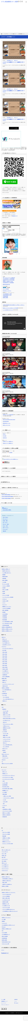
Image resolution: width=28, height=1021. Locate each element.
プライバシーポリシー (5, 1004)
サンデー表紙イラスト (6, 642)
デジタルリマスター (5, 672)
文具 (3, 527)
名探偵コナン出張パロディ (6, 880)
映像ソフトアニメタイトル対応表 (7, 763)
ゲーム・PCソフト (5, 851)
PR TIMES (4, 435)
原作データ (3, 637)
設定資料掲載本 (4, 784)
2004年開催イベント (10, 60)
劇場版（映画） (4, 678)
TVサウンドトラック (5, 839)
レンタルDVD (4, 731)
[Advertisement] (14, 18)
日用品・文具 (4, 855)
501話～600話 (4, 659)
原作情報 (3, 612)
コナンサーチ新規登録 (6, 896)
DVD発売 (3, 587)
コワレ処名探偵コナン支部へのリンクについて (10, 911)
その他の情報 (4, 617)
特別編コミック (4, 773)
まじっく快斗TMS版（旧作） (7, 744)
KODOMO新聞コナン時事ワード (7, 878)
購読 (4, 228)
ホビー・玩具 (4, 853)
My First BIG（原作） (5, 786)
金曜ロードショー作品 (6, 714)
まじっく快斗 (4, 695)
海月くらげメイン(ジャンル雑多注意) (9, 277)
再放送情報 (4, 578)
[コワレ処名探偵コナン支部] (9, 1)
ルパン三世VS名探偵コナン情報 (7, 621)
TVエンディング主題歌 (6, 834)
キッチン (6, 527)
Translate (10, 452)
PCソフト (4, 524)
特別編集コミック (5, 790)
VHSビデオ (3, 759)
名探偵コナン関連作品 (5, 687)
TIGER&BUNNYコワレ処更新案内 (8, 282)
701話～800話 (4, 663)
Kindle (4, 520)
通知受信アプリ (14, 215)
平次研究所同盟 (5, 296)
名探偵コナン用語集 (5, 886)
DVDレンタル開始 (5, 589)
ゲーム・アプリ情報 (5, 595)
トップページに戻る (14, 128)
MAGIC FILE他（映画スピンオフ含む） (9, 718)
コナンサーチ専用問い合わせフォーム (8, 909)
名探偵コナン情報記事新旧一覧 (7, 627)
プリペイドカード (5, 859)
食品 (8, 524)
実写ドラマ (4, 691)
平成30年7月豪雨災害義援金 (6, 498)
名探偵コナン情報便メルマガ (6, 928)
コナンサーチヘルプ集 (6, 907)
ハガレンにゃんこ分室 (5, 943)
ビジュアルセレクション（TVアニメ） (8, 775)
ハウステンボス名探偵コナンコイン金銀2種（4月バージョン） (14, 63)
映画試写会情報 (4, 576)
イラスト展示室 (4, 932)
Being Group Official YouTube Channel (9, 419)
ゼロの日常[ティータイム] (6, 644)
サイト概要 (3, 919)
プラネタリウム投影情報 (6, 608)
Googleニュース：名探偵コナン (8, 441)
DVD (4, 517)
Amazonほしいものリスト (7, 290)
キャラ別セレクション (6, 720)
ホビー (4, 525)
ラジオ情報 (4, 582)
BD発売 (3, 591)
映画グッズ (4, 682)
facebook (22, 1)
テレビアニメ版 (5, 733)
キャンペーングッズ (5, 868)
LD (2, 761)
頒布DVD (3, 750)
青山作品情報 (4, 619)
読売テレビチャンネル (6, 425)
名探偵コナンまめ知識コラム (7, 884)
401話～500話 (4, 657)
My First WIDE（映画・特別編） (7, 788)
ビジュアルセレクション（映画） (7, 777)
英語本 (3, 807)
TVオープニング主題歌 (6, 832)
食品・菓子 (3, 857)
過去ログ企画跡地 (5, 936)
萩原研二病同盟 (5, 297)
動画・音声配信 (4, 580)
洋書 (6, 520)
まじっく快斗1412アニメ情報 (7, 623)
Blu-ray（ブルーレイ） (5, 754)
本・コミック (4, 769)
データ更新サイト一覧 (6, 905)
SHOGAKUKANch (6, 421)
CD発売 (3, 593)
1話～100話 (4, 650)
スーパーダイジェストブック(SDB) (8, 779)
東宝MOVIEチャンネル (6, 423)
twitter (20, 1)
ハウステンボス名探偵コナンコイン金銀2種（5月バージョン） (14, 91)
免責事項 (3, 921)
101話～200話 (4, 652)
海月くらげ (16, 60)
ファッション (5, 529)
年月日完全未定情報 (5, 625)
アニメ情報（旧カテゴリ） (6, 572)
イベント (3, 602)
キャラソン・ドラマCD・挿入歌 (7, 843)
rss (18, 1)
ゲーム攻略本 (4, 792)
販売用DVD (4, 709)
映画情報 (3, 574)
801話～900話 (4, 665)
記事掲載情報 (4, 615)
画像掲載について (4, 1001)
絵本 (3, 803)
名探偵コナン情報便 (7, 226)
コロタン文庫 (5, 801)
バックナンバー (6, 231)
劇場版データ (4, 680)
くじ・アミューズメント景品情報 (7, 597)
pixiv (2, 930)
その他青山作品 (4, 693)
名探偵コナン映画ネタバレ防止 (8, 281)
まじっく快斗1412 (6, 697)
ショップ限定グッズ (5, 864)
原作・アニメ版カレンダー (6, 849)
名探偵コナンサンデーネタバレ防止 (8, 280)
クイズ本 (4, 799)
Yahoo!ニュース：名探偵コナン (8, 443)
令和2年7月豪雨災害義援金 (6, 494)
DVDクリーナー (5, 748)
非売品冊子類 (4, 816)
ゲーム (6, 522)
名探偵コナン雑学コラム (6, 876)
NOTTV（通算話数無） (6, 676)
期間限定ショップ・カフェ (6, 606)
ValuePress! (5, 437)
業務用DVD (5, 729)
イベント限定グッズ (5, 866)
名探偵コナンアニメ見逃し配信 (8, 414)
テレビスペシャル (5, 757)
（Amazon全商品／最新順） (6, 509)
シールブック (4, 805)
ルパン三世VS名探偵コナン (6, 689)
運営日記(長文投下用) (6, 284)
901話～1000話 (4, 667)
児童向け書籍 (4, 794)
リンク (15, 1001)
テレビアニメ (4, 646)
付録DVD (4, 752)
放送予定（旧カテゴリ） (6, 570)
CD (3, 522)
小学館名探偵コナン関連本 (6, 809)
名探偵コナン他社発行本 (6, 814)
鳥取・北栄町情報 (5, 610)
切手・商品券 (4, 861)
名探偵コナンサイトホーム (6, 917)
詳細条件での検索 (5, 901)
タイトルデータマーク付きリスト (7, 648)
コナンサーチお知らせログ (6, 894)
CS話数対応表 (4, 674)
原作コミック (4, 771)
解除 (7, 228)
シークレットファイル (6, 716)
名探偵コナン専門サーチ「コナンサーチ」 (8, 892)
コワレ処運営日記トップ (6, 934)
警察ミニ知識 (4, 882)
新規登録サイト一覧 (5, 903)
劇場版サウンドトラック (6, 841)
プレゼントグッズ (5, 870)
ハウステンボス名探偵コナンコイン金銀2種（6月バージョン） (14, 120)
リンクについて (4, 923)
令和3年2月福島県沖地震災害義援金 (7, 496)
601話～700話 (4, 661)
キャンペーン (4, 604)
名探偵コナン (6, 508)
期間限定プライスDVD (6, 727)
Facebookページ (4, 953)
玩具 (7, 525)
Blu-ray (6, 517)
